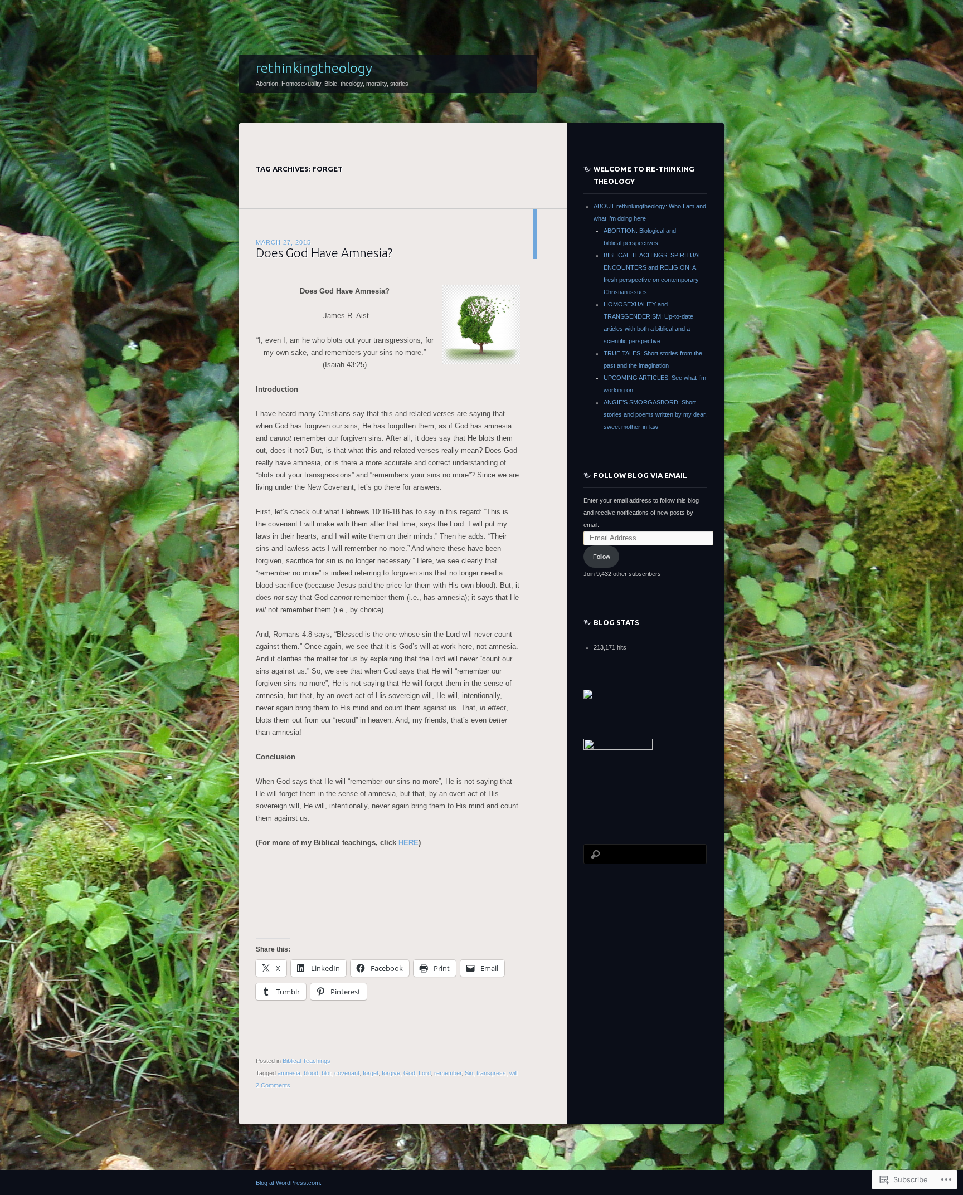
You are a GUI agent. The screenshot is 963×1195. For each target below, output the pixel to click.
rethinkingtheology (314, 68)
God (409, 1073)
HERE (408, 842)
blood (311, 1073)
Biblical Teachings (306, 1060)
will (513, 1073)
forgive (391, 1073)
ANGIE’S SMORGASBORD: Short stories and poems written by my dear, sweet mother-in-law (655, 414)
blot (326, 1073)
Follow (601, 556)
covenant (346, 1073)
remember (447, 1073)
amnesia (289, 1073)
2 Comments (273, 1085)
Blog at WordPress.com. (289, 1182)
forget (370, 1073)
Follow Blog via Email (640, 475)
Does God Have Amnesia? (324, 253)
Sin (469, 1073)
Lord (425, 1073)
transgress (491, 1073)
